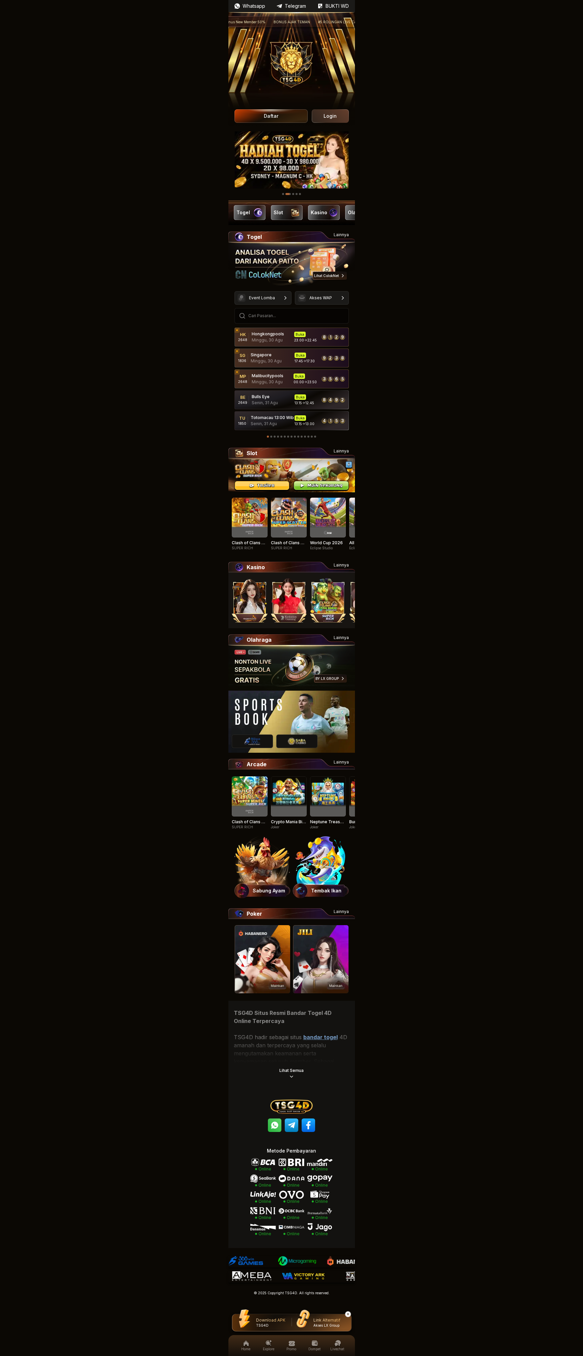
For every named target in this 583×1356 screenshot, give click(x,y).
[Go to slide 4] (297, 194)
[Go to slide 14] (312, 437)
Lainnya (341, 234)
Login (330, 116)
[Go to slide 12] (305, 437)
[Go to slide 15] (315, 437)
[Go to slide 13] (308, 437)
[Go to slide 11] (302, 437)
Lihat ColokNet (326, 276)
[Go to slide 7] (288, 437)
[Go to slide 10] (298, 437)
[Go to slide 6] (285, 437)
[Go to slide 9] (295, 437)
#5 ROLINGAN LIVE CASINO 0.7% (319, 22)
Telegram (295, 6)
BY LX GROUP (327, 678)
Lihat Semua (291, 1070)
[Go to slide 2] (286, 194)
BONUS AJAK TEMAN (264, 22)
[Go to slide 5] (300, 194)
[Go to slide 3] (291, 194)
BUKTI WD (337, 6)
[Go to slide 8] (291, 437)
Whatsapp (254, 6)
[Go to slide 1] (283, 194)
